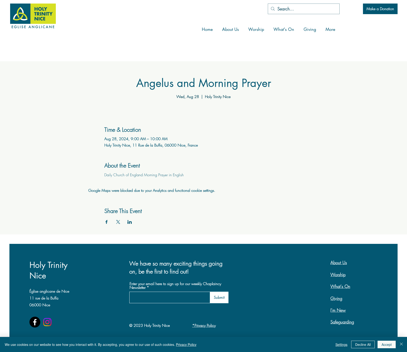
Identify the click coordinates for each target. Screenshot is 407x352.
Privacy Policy (186, 344)
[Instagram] (47, 322)
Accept (387, 344)
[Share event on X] (118, 222)
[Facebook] (34, 322)
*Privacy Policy (204, 325)
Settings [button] (341, 344)
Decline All (363, 344)
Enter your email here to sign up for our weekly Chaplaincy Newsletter (175, 285)
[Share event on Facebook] (106, 222)
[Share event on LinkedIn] (129, 222)
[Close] (401, 344)
